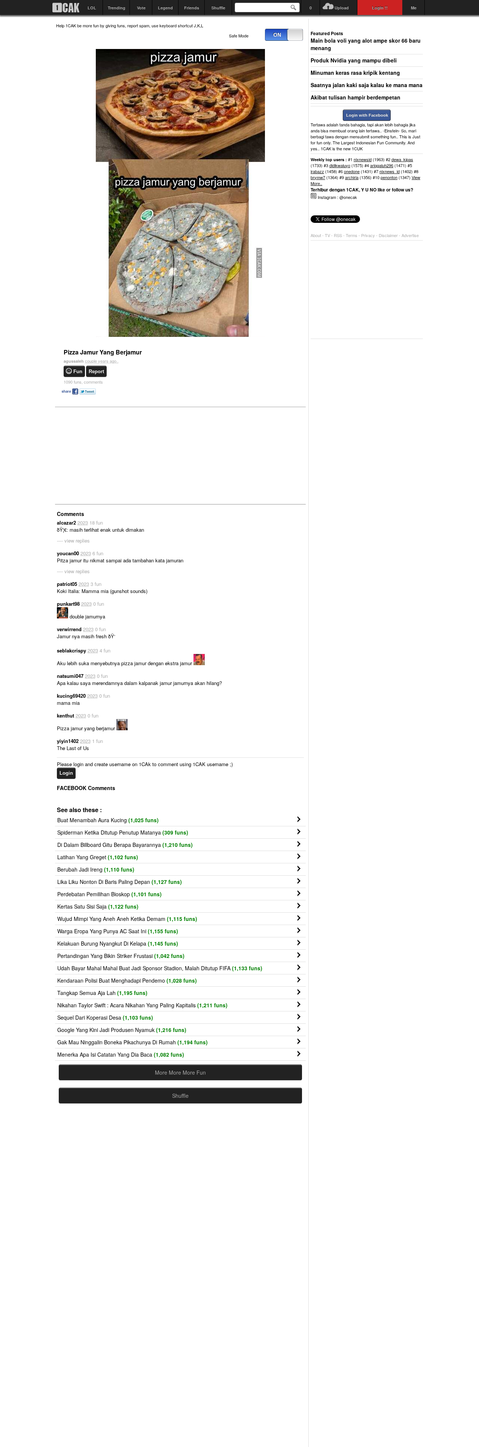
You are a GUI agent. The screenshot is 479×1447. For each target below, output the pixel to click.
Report (96, 371)
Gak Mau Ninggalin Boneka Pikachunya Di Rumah (132, 1042)
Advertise (410, 235)
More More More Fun (180, 1072)
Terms (352, 235)
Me (414, 7)
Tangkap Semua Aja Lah (102, 992)
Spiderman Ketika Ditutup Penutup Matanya (122, 832)
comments (83, 382)
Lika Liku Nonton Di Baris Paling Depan (119, 881)
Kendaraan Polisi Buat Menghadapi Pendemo (127, 980)
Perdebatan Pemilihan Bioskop (109, 894)
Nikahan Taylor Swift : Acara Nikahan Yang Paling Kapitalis (142, 1005)
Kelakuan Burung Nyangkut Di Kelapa (117, 943)
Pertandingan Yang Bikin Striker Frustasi (120, 955)
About (316, 235)
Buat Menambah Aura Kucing (108, 820)
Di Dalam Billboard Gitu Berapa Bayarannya (125, 844)
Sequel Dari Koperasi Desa (105, 1017)
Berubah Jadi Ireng (95, 869)
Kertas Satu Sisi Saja (97, 906)
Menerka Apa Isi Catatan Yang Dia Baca (120, 1054)
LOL (92, 7)
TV (327, 235)
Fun (77, 371)
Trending (116, 7)
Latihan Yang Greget (97, 857)
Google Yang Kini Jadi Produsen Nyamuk (121, 1029)
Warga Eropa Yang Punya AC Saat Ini (117, 931)
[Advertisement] (112, 455)
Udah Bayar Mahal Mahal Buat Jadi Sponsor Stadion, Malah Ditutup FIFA (159, 968)
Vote (141, 7)
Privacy (368, 235)
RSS (338, 235)
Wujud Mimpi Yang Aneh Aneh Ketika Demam (127, 918)
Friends (191, 7)
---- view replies (73, 540)
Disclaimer (389, 235)
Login (66, 773)
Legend (165, 7)
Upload (342, 7)
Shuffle (218, 7)
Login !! (380, 7)
